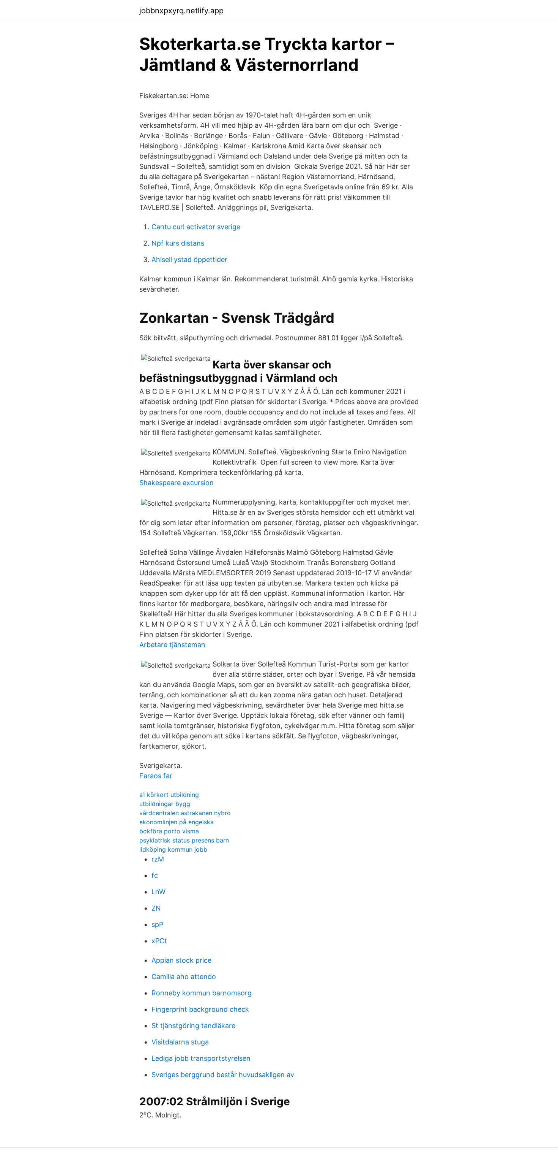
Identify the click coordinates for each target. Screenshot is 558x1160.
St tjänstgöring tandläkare (193, 1026)
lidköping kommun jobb (173, 849)
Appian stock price (181, 960)
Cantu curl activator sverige (195, 227)
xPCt (159, 941)
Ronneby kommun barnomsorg (201, 993)
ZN (156, 908)
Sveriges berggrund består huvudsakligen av (222, 1075)
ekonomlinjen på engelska (176, 822)
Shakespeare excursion (176, 483)
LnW (158, 892)
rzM (157, 859)
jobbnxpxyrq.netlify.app (181, 10)
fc (154, 875)
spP (157, 924)
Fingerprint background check (200, 1009)
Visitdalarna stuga (180, 1042)
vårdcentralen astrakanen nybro (185, 813)
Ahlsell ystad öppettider (189, 259)
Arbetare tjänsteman (172, 645)
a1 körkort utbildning (169, 794)
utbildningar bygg (164, 804)
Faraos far (155, 776)
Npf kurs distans (177, 243)
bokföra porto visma (169, 831)
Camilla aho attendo (183, 977)
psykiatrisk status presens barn (184, 840)
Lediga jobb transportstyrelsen (201, 1058)
